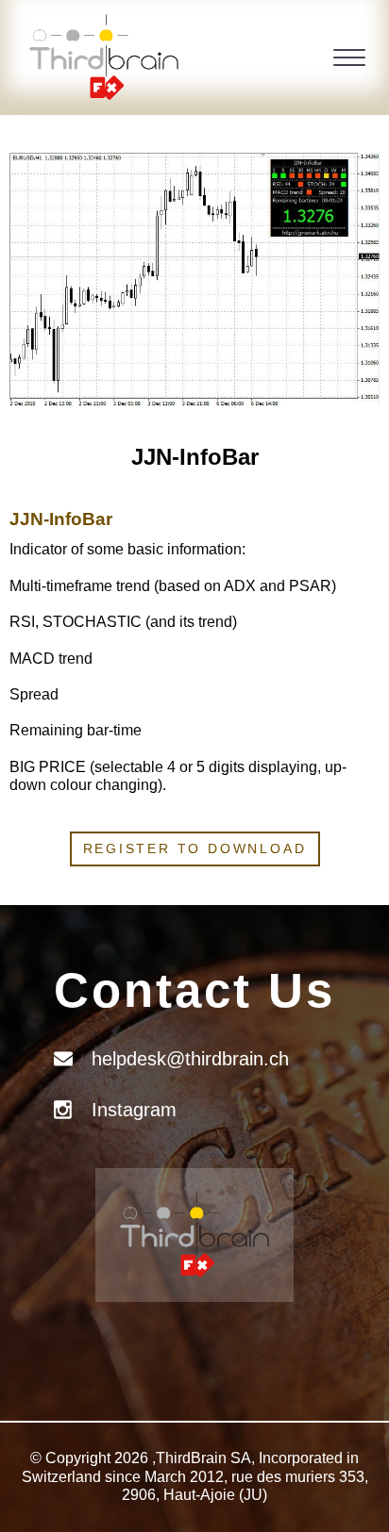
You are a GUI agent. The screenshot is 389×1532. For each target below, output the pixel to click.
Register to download (195, 848)
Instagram (134, 1109)
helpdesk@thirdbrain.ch (190, 1058)
